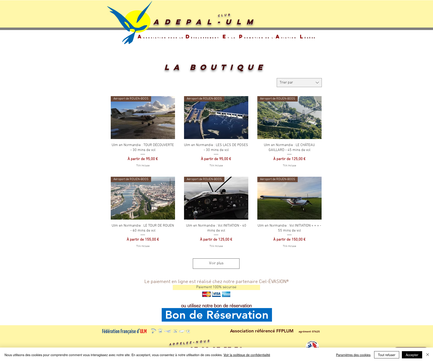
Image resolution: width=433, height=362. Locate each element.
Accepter (412, 355)
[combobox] (299, 82)
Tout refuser (386, 355)
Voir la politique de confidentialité (246, 355)
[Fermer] (427, 354)
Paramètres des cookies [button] (353, 355)
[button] (216, 287)
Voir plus (216, 263)
